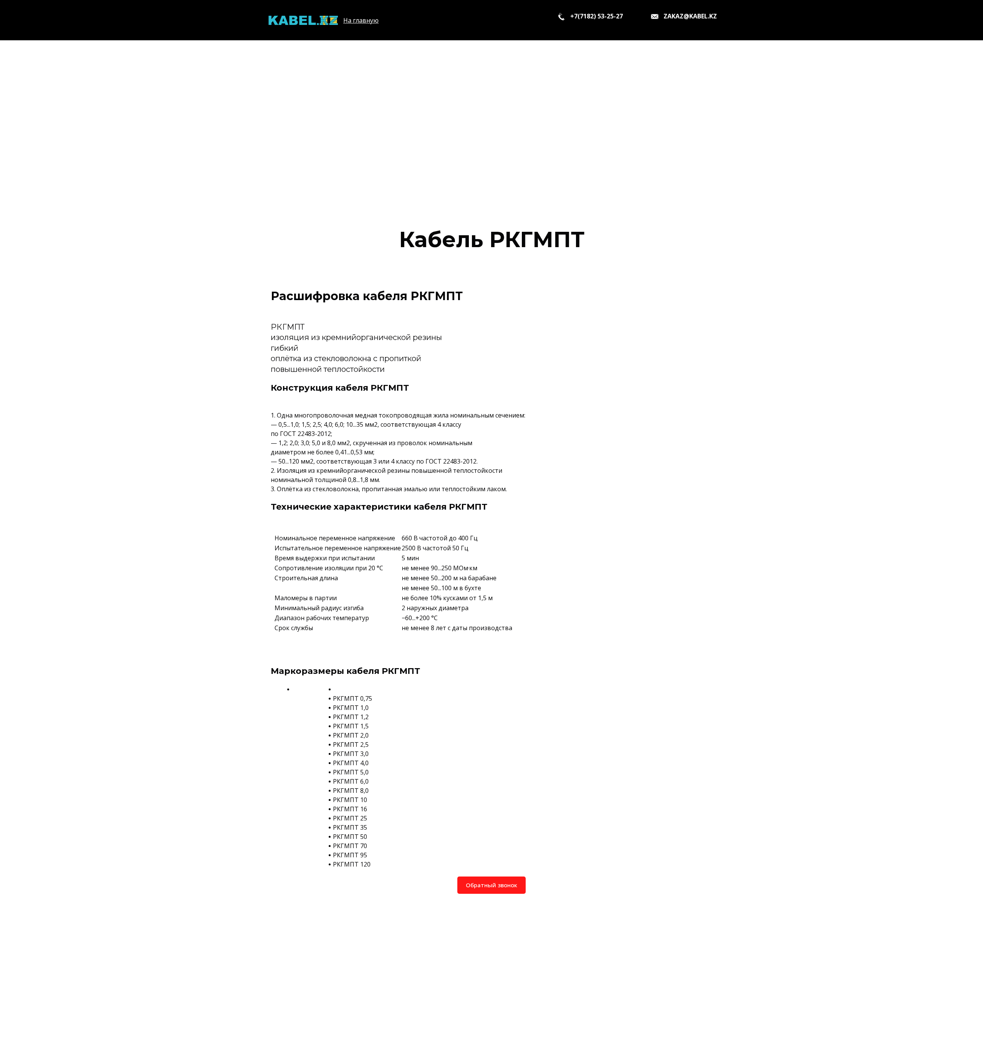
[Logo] (303, 20)
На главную (361, 20)
